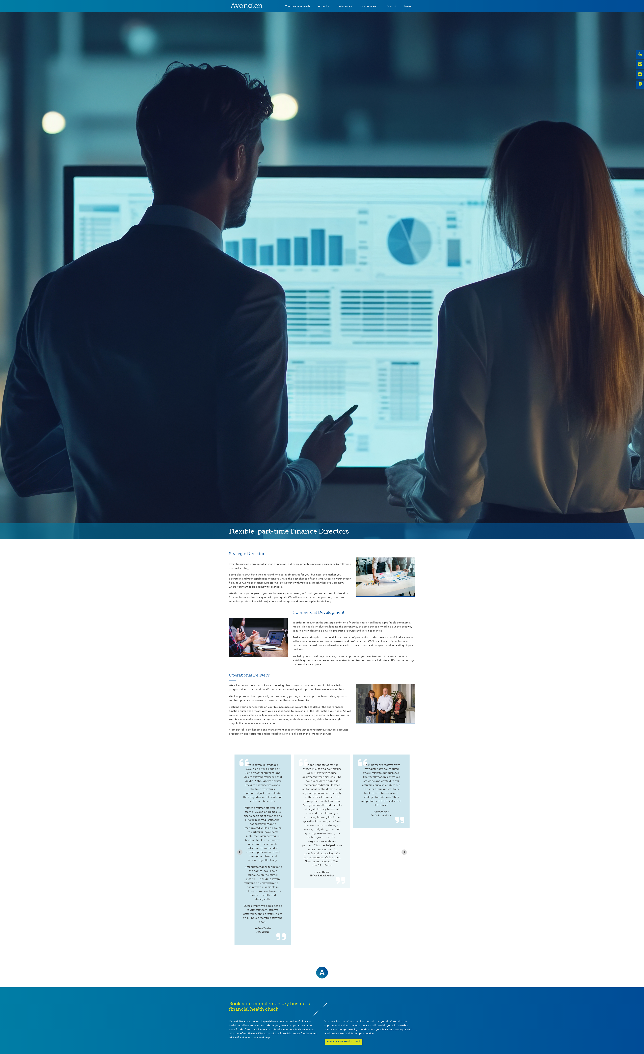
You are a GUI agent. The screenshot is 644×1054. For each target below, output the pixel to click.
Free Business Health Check (343, 1041)
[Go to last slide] (240, 852)
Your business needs (297, 6)
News (407, 6)
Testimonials (344, 6)
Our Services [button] (368, 6)
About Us (323, 6)
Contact (391, 6)
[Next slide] (404, 852)
